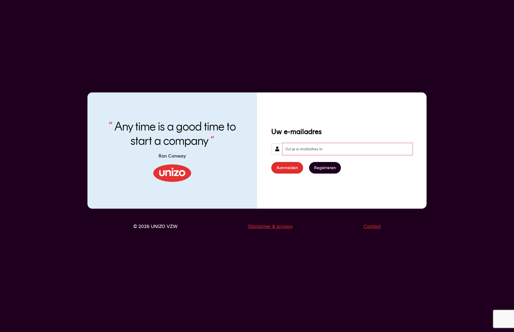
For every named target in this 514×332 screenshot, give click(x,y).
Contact (372, 226)
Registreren (325, 167)
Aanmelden (287, 167)
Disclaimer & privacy (270, 226)
